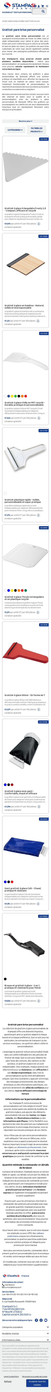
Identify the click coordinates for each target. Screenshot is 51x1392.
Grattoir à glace (32, 21)
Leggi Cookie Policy (11, 1376)
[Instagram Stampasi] (41, 1320)
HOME (4, 21)
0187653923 (10, 1285)
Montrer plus (25, 121)
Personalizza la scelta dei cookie (34, 1376)
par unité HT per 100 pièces (21, 225)
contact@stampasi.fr (13, 1287)
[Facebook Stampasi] (36, 1320)
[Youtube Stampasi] (45, 1320)
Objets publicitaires (16, 21)
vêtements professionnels (29, 1147)
